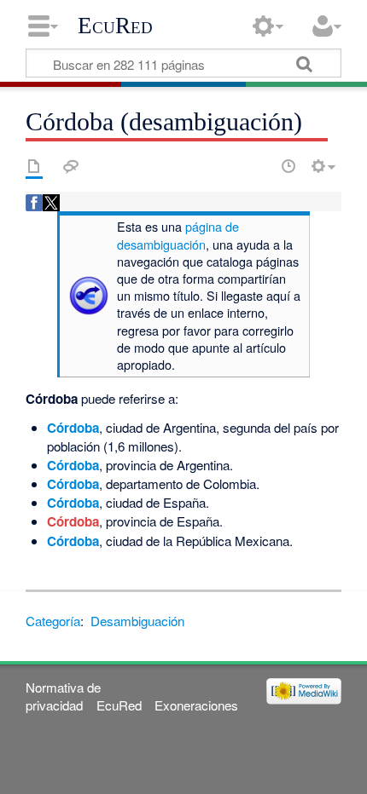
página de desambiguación (178, 234)
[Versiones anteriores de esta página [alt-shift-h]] (288, 166)
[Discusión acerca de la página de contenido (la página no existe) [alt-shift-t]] (70, 166)
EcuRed (115, 25)
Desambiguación (137, 621)
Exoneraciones (196, 705)
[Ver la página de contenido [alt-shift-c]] (34, 166)
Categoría (53, 621)
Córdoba (73, 427)
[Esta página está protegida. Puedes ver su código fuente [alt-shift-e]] (258, 166)
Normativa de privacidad (63, 696)
